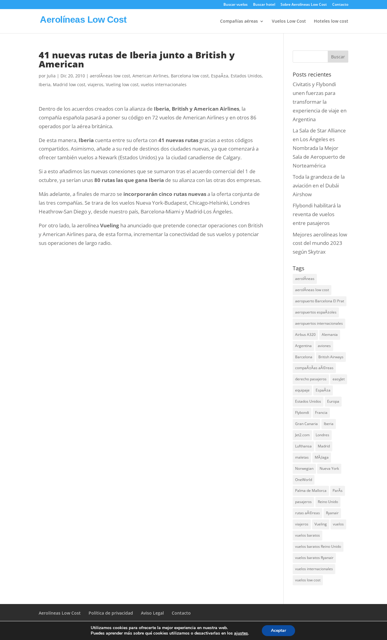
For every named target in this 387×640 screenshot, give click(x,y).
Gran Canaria (306, 423)
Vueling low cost (122, 84)
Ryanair (332, 512)
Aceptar (278, 630)
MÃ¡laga (322, 457)
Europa (333, 401)
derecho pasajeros (311, 379)
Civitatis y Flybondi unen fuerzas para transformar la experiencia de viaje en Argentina (319, 102)
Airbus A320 (305, 334)
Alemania (330, 334)
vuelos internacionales (164, 84)
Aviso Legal (152, 613)
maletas (302, 457)
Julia (51, 76)
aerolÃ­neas (304, 278)
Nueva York (329, 468)
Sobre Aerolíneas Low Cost (304, 5)
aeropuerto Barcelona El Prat (319, 301)
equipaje (302, 390)
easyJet (339, 379)
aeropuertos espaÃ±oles (316, 312)
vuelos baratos (307, 535)
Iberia (44, 84)
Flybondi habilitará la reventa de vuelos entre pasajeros (317, 214)
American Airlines (150, 76)
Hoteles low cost (331, 21)
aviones (324, 345)
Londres (322, 434)
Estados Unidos (246, 76)
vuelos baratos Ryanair (314, 557)
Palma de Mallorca (311, 490)
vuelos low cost (307, 580)
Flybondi (302, 412)
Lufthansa (303, 446)
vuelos (338, 524)
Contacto (340, 5)
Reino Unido (328, 501)
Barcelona (303, 356)
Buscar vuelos (235, 5)
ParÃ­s (338, 490)
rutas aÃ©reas (307, 512)
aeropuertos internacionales (319, 323)
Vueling (320, 524)
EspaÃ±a (219, 76)
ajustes (241, 633)
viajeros (95, 84)
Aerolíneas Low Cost (60, 613)
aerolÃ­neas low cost (110, 76)
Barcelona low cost (190, 76)
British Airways (330, 356)
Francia (321, 412)
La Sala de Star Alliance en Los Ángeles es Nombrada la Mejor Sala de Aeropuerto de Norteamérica (319, 148)
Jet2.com (302, 434)
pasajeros (303, 501)
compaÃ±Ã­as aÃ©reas (314, 367)
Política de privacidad (111, 613)
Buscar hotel (264, 5)
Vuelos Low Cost (289, 21)
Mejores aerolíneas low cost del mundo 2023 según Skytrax (320, 243)
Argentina (303, 345)
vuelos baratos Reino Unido (318, 546)
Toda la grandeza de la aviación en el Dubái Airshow (319, 185)
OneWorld (303, 479)
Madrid (324, 446)
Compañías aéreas (239, 21)
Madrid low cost (69, 84)
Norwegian (304, 468)
